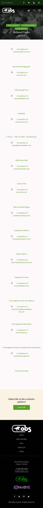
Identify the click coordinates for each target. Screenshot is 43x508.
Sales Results (21, 28)
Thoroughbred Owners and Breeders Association (21, 347)
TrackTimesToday (21, 371)
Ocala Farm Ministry (21, 230)
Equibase (21, 113)
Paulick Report (21, 254)
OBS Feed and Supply (21, 207)
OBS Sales (11, 502)
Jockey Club (21, 184)
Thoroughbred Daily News (21, 324)
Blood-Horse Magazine (21, 67)
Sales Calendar (13, 25)
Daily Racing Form (21, 90)
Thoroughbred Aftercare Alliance (21, 301)
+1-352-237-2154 (21, 469)
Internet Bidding (28, 25)
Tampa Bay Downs (21, 277)
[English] (28, 11)
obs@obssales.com (21, 471)
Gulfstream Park (21, 160)
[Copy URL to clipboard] (24, 36)
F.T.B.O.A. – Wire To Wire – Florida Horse (21, 137)
